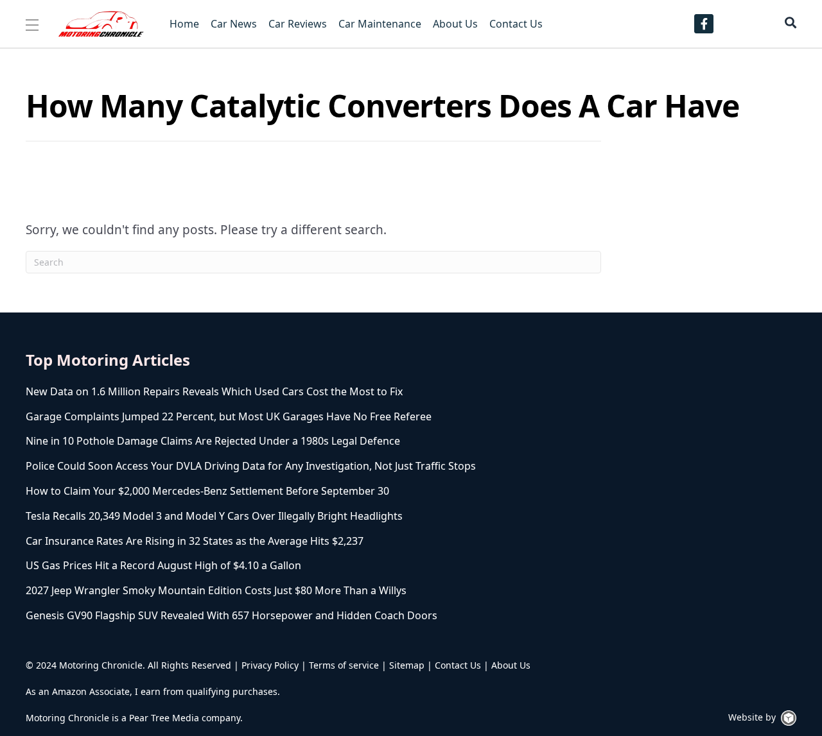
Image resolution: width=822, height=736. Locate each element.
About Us (510, 665)
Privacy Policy (270, 665)
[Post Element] (275, 391)
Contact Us (458, 665)
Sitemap (406, 665)
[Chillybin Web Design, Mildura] (788, 718)
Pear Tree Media (164, 718)
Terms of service (344, 665)
